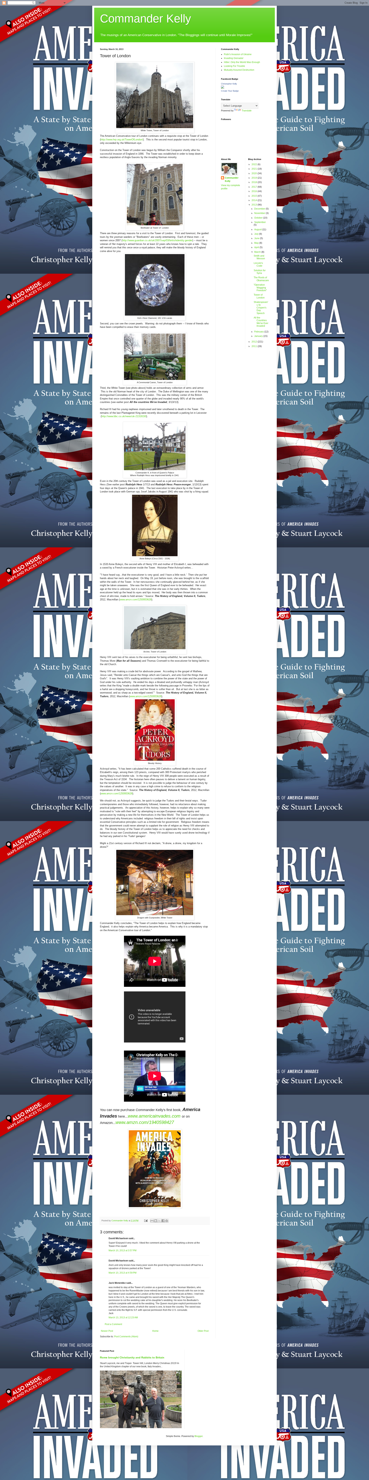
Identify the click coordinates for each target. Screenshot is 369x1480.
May (256, 243)
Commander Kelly (145, 18)
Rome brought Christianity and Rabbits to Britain (132, 1357)
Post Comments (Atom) (126, 1336)
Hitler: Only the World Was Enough (242, 62)
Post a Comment (113, 1324)
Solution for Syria (260, 271)
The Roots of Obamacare (261, 279)
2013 (255, 204)
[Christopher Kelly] (222, 87)
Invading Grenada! (233, 58)
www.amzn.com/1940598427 (145, 1122)
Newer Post (107, 1331)
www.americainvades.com (154, 1116)
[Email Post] (145, 1220)
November (260, 213)
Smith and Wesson (259, 257)
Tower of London (259, 296)
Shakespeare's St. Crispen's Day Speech (261, 308)
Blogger (198, 1436)
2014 (255, 200)
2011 (255, 346)
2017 (255, 187)
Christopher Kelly (229, 84)
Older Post (203, 1331)
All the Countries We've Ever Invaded (261, 321)
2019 (255, 178)
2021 (255, 168)
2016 (255, 191)
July (256, 234)
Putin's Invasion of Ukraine (238, 54)
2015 (255, 196)
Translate (247, 110)
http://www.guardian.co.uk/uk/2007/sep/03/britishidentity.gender (157, 240)
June (257, 238)
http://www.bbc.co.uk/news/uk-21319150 (123, 416)
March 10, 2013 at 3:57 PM (122, 1250)
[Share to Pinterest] (167, 1221)
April (257, 247)
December (260, 208)
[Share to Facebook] (163, 1221)
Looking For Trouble (234, 66)
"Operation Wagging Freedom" (260, 287)
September (260, 222)
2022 (255, 164)
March (257, 252)
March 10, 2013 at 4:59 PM (122, 1272)
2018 (255, 182)
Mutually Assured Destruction (239, 70)
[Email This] (152, 1221)
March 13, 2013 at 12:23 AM (123, 1317)
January (258, 336)
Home (155, 1331)
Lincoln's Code (258, 264)
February (259, 331)
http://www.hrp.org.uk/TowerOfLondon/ (122, 139)
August (258, 229)
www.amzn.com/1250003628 (135, 599)
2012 (255, 341)
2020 (255, 173)
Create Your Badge (230, 91)
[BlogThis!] (156, 1221)
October (258, 217)
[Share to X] (159, 1221)
